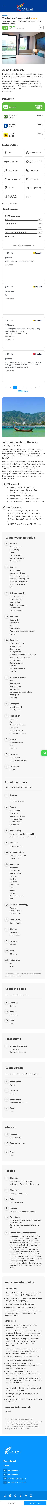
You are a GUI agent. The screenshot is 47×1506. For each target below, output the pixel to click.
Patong (5, 15)
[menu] (44, 6)
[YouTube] (25, 1495)
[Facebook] (10, 1495)
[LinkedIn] (31, 1495)
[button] (5, 48)
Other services (8, 203)
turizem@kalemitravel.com (17, 1478)
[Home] (4, 1495)
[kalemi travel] (12, 1450)
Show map (11, 1503)
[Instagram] (15, 1495)
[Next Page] (35, 387)
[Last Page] (39, 387)
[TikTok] (20, 1495)
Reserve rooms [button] (35, 1503)
